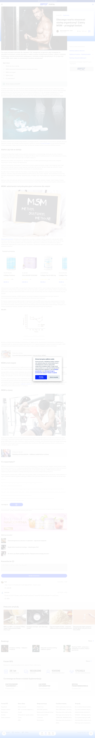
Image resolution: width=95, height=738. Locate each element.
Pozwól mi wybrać (52, 372)
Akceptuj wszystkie (41, 377)
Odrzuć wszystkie (54, 377)
